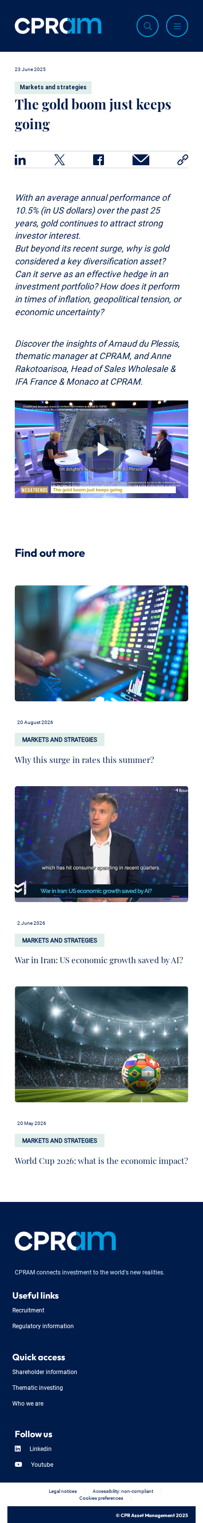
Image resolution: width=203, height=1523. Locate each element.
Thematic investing (37, 1387)
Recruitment (28, 1309)
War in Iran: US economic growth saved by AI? (99, 957)
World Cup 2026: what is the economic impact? (101, 1158)
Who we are (27, 1403)
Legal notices (63, 1490)
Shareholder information (44, 1371)
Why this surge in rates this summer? (84, 757)
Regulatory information (43, 1325)
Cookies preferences (101, 1497)
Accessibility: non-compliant (123, 1490)
